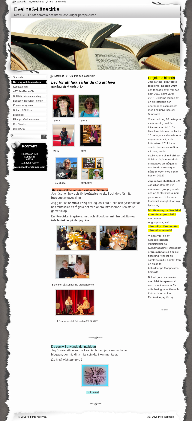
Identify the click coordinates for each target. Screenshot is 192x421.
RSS (51, 1)
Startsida (59, 75)
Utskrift (62, 1)
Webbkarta (38, 1)
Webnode (169, 416)
